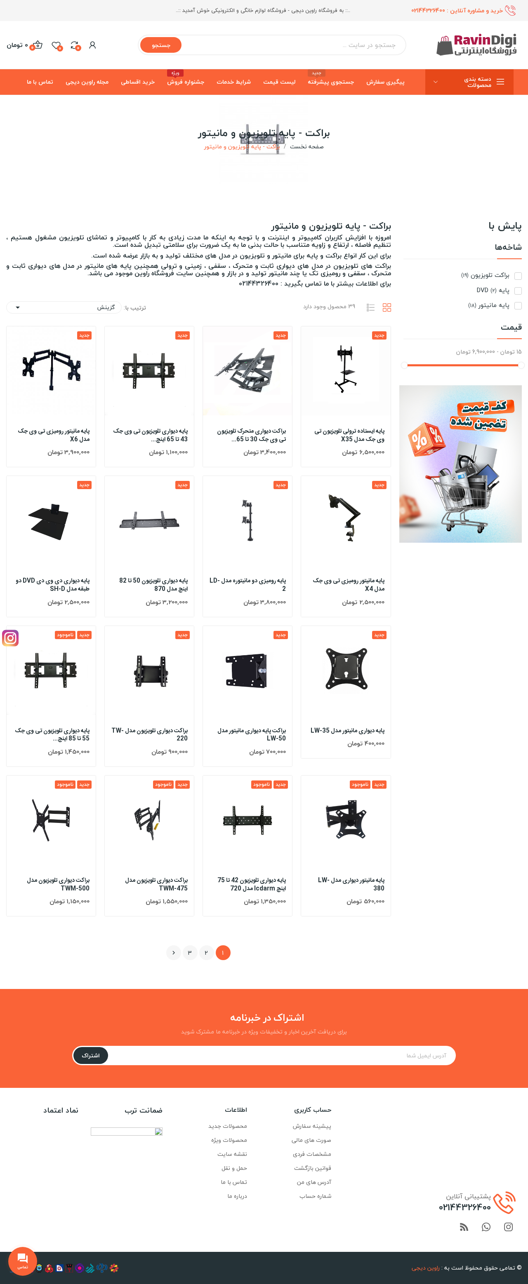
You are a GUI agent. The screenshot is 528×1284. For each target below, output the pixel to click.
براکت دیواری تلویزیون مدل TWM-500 (58, 885)
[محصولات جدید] (460, 463)
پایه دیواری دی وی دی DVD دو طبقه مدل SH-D (53, 585)
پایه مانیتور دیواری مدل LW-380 (351, 885)
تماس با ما (234, 1182)
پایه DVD (493, 290)
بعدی (173, 952)
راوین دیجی (426, 1268)
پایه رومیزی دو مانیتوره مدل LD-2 (248, 585)
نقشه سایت (232, 1154)
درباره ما (237, 1196)
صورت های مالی (311, 1140)
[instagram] (509, 1227)
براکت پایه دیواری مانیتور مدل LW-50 (251, 735)
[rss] (464, 1227)
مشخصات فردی (312, 1154)
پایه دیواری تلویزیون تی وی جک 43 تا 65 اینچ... (150, 436)
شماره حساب (315, 1196)
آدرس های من (314, 1182)
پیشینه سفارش (312, 1126)
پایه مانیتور (488, 305)
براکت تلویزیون (485, 275)
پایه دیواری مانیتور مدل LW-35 (347, 731)
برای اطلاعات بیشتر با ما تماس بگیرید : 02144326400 (315, 283)
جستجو (161, 45)
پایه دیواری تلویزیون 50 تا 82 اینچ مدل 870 (153, 585)
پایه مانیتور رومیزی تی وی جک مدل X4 (348, 585)
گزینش (64, 307)
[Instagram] (10, 638)
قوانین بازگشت (312, 1168)
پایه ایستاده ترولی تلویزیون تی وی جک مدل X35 (349, 436)
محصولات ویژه (229, 1140)
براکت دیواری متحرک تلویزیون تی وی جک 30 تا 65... (251, 436)
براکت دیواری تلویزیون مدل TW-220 (149, 735)
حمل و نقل (234, 1168)
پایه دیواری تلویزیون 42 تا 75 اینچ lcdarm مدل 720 (251, 885)
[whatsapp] (486, 1227)
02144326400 (428, 10)
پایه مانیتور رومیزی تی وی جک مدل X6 (54, 436)
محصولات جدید (227, 1126)
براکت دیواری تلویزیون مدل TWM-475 (156, 885)
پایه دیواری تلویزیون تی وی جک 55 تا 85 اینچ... (52, 735)
